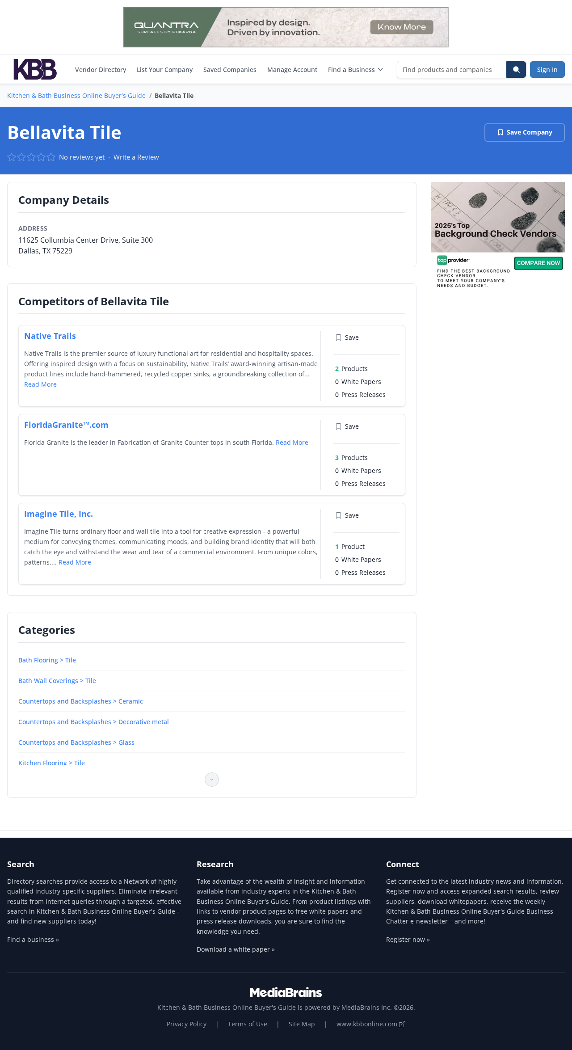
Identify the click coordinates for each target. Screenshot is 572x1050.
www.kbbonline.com (367, 1024)
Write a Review (136, 156)
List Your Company (165, 69)
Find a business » (33, 939)
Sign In (547, 69)
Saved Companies (230, 69)
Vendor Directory (100, 69)
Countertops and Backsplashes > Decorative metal (93, 721)
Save (352, 337)
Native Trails (50, 335)
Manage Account (292, 69)
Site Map (302, 1024)
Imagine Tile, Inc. (58, 513)
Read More (40, 384)
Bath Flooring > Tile (47, 660)
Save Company (529, 132)
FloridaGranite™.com (66, 424)
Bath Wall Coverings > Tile (57, 680)
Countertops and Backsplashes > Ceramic (80, 701)
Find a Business (351, 69)
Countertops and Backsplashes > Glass (76, 742)
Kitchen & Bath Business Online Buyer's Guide (76, 95)
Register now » (408, 939)
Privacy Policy (186, 1024)
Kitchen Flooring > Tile (51, 763)
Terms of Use (247, 1024)
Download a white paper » (236, 949)
